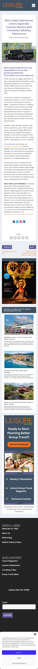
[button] (35, 634)
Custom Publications (11, 565)
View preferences (19, 663)
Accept (19, 653)
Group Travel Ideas (10, 574)
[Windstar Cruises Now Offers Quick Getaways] (19, 360)
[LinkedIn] (24, 221)
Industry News (24, 37)
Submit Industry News (11, 542)
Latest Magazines (10, 561)
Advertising (7, 537)
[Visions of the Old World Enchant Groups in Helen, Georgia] (19, 391)
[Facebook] (14, 221)
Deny (19, 658)
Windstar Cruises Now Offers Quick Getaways (15, 371)
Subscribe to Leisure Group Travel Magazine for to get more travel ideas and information (19, 509)
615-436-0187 (28, 214)
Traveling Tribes (9, 570)
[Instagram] (20, 221)
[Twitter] (17, 221)
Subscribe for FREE (10, 528)
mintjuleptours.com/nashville (13, 146)
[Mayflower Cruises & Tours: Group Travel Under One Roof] (19, 325)
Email (4, 602)
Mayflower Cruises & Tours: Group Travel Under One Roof (18, 338)
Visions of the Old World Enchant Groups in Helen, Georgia (18, 403)
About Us (6, 533)
